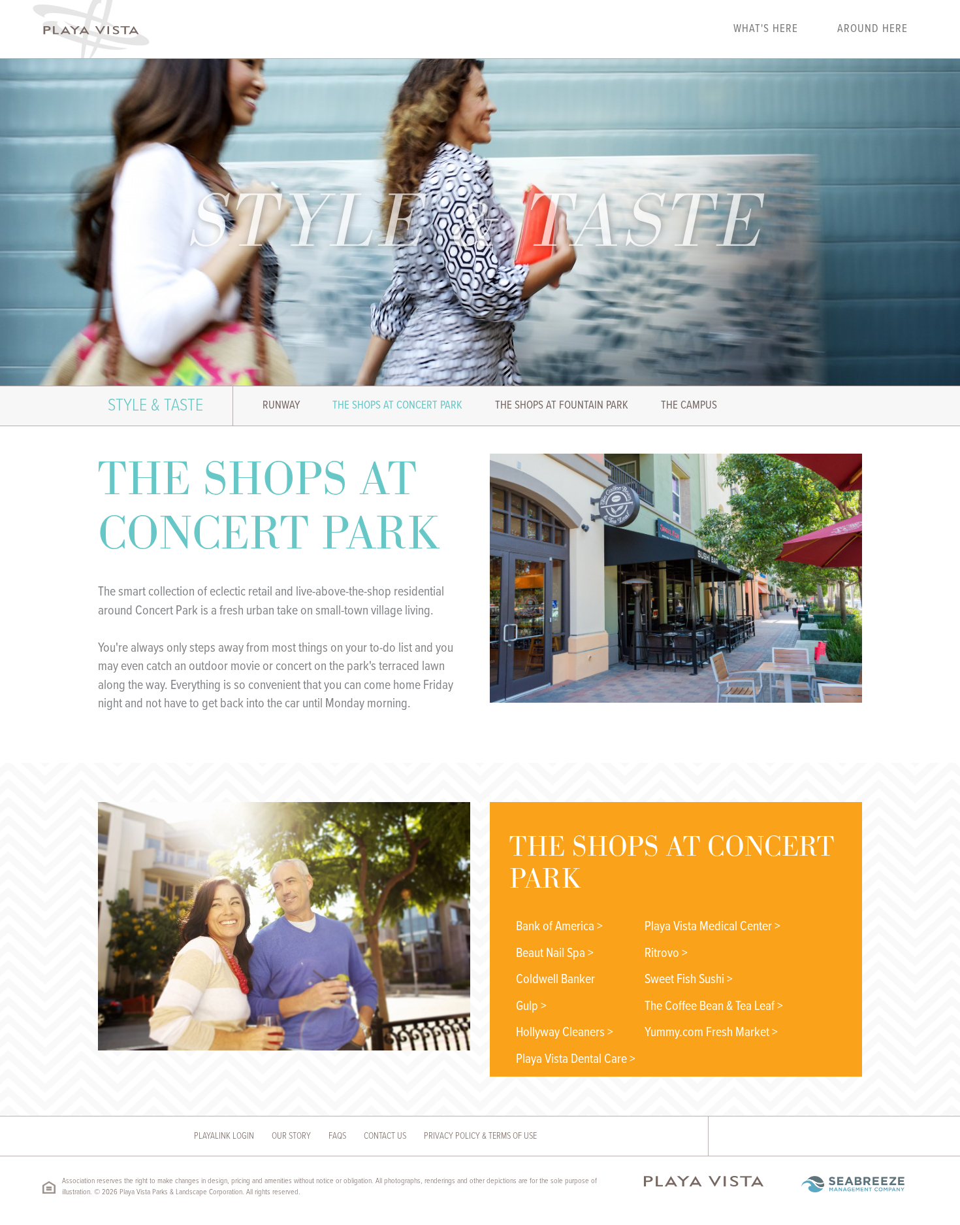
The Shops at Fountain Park (561, 406)
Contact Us (385, 1136)
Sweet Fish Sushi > (689, 979)
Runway (281, 406)
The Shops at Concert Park (397, 406)
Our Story (291, 1136)
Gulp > (531, 1006)
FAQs (337, 1136)
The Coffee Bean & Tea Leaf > (714, 1006)
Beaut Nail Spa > (555, 953)
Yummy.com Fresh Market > (711, 1032)
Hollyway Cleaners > (564, 1032)
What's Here (765, 29)
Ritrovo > (666, 953)
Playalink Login (224, 1136)
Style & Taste (155, 405)
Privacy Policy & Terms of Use (480, 1136)
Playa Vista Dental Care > (575, 1059)
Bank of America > (559, 926)
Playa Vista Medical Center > (712, 926)
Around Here (872, 29)
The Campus (689, 406)
